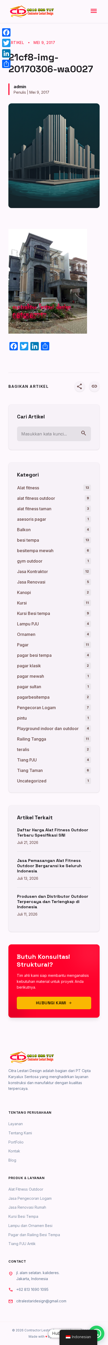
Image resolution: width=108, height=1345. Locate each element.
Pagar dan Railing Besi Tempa (34, 1234)
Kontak (14, 1151)
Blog (12, 1160)
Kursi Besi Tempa (23, 1216)
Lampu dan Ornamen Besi (30, 1225)
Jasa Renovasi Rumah (27, 1207)
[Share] (6, 64)
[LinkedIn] (6, 53)
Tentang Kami (20, 1133)
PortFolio (16, 1142)
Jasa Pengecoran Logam (30, 1198)
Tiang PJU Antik (22, 1243)
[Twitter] (6, 43)
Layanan (15, 1124)
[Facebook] (6, 32)
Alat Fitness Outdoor (25, 1189)
